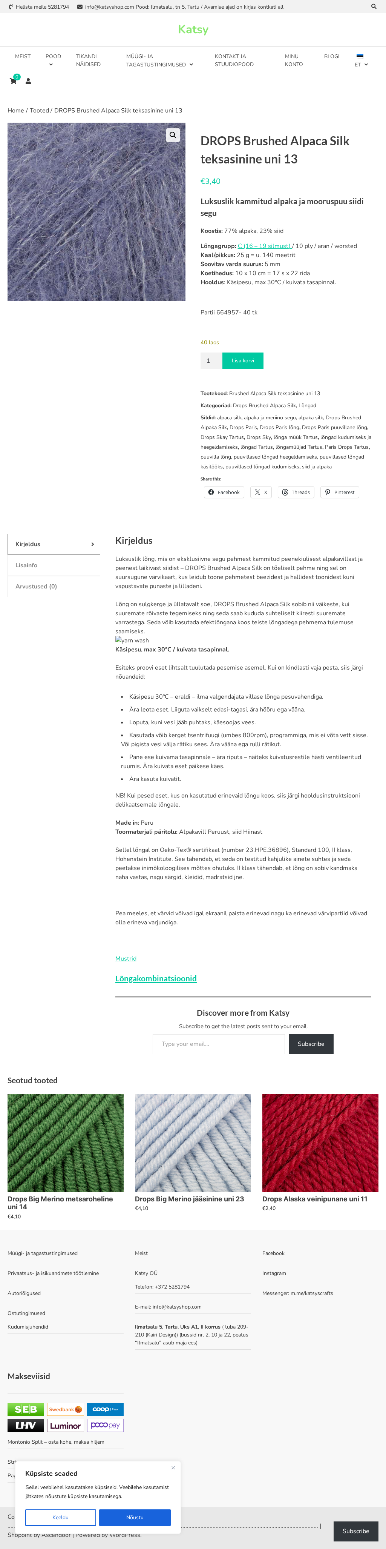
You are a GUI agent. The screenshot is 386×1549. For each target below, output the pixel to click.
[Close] (173, 1467)
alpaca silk (229, 417)
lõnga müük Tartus (296, 437)
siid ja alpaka (317, 466)
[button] (173, 135)
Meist (23, 56)
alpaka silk (311, 417)
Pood (53, 56)
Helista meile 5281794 (42, 7)
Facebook (273, 1253)
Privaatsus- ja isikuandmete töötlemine (53, 1273)
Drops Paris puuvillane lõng (334, 427)
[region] (98, 1497)
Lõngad (307, 405)
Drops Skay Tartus (222, 437)
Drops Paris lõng (279, 427)
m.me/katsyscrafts (312, 1293)
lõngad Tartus (256, 447)
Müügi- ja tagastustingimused (156, 60)
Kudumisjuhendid (28, 1326)
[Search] (373, 6)
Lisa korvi (243, 360)
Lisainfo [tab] (26, 565)
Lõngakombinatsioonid (156, 978)
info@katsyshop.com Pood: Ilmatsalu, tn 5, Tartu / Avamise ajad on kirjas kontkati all (184, 7)
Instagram (274, 1273)
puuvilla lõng (216, 456)
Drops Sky (259, 437)
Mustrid (125, 959)
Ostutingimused (26, 1313)
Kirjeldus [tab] (27, 544)
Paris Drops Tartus (347, 447)
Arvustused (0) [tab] (36, 586)
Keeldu (60, 1517)
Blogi (332, 56)
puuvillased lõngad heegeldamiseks (275, 456)
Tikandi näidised (88, 60)
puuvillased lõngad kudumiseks (262, 466)
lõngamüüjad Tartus (299, 447)
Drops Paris (243, 427)
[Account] (28, 81)
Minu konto (294, 60)
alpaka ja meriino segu (270, 417)
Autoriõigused (24, 1293)
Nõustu (135, 1517)
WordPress (124, 1535)
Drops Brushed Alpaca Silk (264, 405)
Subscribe (311, 1044)
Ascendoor (56, 1535)
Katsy (193, 29)
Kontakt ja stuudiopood (234, 60)
